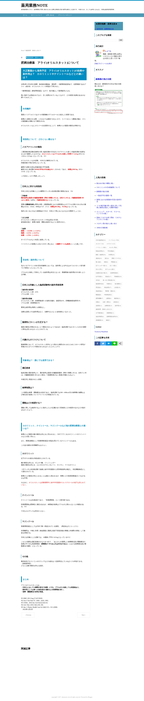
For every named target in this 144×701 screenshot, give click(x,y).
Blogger (90, 697)
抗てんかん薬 (109, 269)
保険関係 (110, 313)
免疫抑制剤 (100, 316)
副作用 (118, 305)
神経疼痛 (99, 291)
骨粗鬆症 (117, 276)
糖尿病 (117, 298)
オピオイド (100, 244)
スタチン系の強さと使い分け (106, 223)
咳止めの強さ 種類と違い (105, 183)
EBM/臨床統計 (101, 240)
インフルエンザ (114, 240)
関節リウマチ (116, 258)
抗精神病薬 (114, 273)
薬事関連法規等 (112, 316)
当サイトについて (36, 15)
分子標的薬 (100, 313)
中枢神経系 (108, 294)
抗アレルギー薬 (101, 265)
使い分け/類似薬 (109, 280)
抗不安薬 (99, 276)
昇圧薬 (98, 287)
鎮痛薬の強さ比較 (103, 79)
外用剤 (112, 254)
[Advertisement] (56, 33)
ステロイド (111, 244)
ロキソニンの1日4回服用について (108, 187)
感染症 (99, 258)
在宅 (98, 280)
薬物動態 (99, 320)
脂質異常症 (100, 284)
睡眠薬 (98, 294)
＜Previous (28, 615)
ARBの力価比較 (102, 227)
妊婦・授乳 (107, 302)
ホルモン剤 (113, 247)
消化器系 (107, 287)
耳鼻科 (109, 284)
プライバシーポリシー (65, 15)
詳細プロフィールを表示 (103, 63)
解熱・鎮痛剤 (101, 254)
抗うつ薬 (113, 265)
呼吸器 (114, 262)
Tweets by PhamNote (101, 332)
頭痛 (98, 302)
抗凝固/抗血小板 (101, 273)
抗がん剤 (99, 269)
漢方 (107, 258)
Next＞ (84, 615)
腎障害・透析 (110, 291)
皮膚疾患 (108, 305)
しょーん (108, 51)
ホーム (25, 15)
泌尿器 (99, 305)
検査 (106, 262)
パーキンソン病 (101, 247)
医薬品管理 (100, 251)
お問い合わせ (50, 15)
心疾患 (117, 287)
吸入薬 (98, 262)
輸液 (108, 320)
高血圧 (108, 276)
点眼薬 (108, 298)
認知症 (116, 302)
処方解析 (118, 284)
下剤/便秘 (110, 251)
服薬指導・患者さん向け (104, 309)
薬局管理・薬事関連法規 (105, 29)
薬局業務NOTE (34, 5)
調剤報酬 (99, 298)
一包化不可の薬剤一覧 (104, 195)
